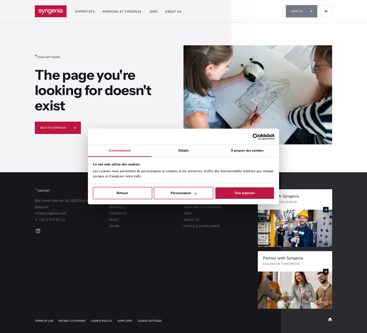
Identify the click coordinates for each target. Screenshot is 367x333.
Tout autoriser (244, 193)
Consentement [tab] (120, 150)
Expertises (85, 11)
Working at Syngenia (121, 11)
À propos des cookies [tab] (247, 150)
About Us (173, 11)
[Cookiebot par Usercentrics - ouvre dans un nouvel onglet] (255, 137)
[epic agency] (330, 320)
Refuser (122, 193)
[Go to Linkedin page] (38, 232)
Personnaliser (181, 193)
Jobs (153, 11)
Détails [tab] (183, 150)
